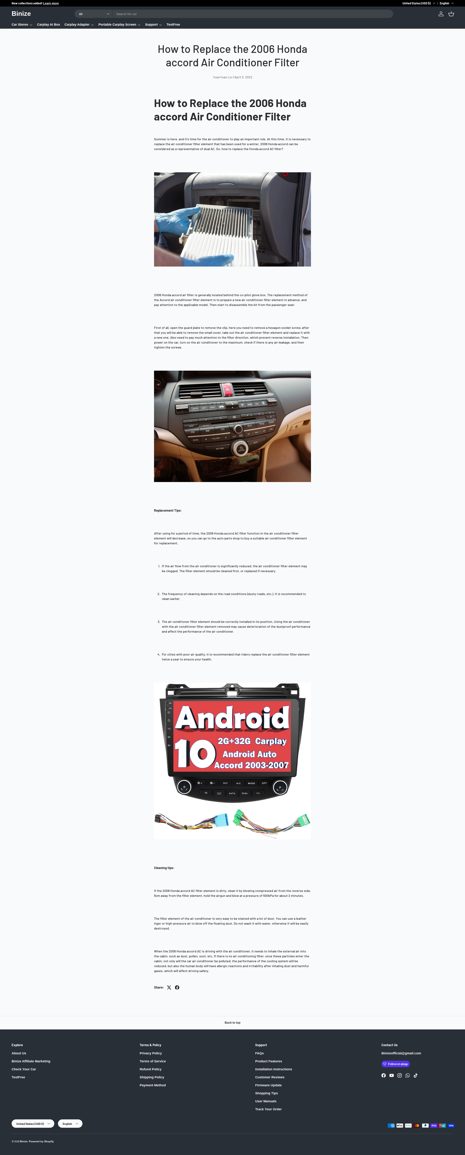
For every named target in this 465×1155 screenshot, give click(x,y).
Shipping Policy (152, 1077)
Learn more (51, 3)
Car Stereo (20, 24)
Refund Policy (150, 1069)
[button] (451, 14)
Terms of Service (153, 1061)
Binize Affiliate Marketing (31, 1061)
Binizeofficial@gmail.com (401, 1053)
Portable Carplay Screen (117, 24)
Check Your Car (24, 1069)
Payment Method (153, 1085)
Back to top (232, 1022)
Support (151, 24)
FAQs (259, 1053)
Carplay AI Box (48, 24)
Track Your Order (268, 1109)
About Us (19, 1053)
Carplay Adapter (77, 24)
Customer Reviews (269, 1077)
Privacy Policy (151, 1053)
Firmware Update (268, 1085)
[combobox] (234, 14)
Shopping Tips (266, 1093)
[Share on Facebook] (177, 987)
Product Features (268, 1061)
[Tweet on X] (169, 987)
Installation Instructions (273, 1069)
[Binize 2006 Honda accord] (232, 682)
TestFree (173, 24)
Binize (24, 1141)
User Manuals (265, 1101)
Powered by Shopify (41, 1141)
